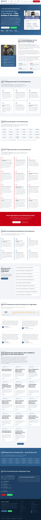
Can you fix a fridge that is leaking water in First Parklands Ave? (25, 285)
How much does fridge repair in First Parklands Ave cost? (24, 270)
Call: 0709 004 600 (6, 27)
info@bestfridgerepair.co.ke (35, 504)
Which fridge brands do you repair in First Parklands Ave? (24, 276)
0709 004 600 (37, 1)
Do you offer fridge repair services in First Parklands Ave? (24, 267)
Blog (28, 1)
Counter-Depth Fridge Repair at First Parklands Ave (20, 432)
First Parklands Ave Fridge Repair (20, 516)
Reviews (25, 1)
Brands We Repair (22, 507)
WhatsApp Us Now (25, 222)
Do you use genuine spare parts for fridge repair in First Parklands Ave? (26, 291)
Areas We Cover (6, 3)
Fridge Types (11, 1)
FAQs (22, 1)
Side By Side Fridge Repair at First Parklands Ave (19, 402)
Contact (31, 1)
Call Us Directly (5, 278)
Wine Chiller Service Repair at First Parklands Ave (20, 371)
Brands (15, 1)
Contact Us (32, 503)
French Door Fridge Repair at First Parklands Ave (6, 402)
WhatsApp (10, 494)
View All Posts (20, 443)
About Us (21, 504)
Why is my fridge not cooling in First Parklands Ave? (23, 282)
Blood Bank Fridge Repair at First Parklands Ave (33, 402)
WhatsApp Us (14, 27)
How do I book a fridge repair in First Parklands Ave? (24, 294)
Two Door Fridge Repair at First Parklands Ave (19, 417)
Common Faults (18, 1)
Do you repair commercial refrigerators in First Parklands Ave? (25, 288)
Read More (3, 378)
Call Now (4, 494)
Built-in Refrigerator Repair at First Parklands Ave (34, 371)
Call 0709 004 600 (17, 222)
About (9, 1)
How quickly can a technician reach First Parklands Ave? (24, 273)
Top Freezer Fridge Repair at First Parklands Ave (6, 417)
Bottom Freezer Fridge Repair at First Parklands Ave (33, 417)
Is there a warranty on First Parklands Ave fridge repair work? (25, 279)
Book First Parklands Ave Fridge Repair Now (26, 72)
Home (2, 3)
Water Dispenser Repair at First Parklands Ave (32, 386)
